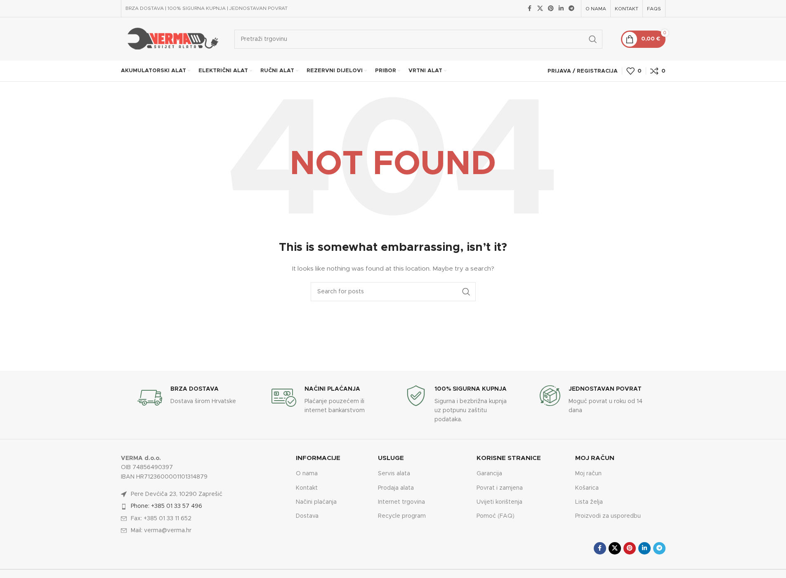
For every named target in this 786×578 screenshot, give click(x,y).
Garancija (489, 474)
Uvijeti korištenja (499, 502)
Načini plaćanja (316, 502)
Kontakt (307, 488)
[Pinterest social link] (550, 8)
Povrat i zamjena (500, 488)
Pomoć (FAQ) (496, 516)
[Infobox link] (191, 397)
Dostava (307, 516)
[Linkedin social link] (561, 8)
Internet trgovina (401, 502)
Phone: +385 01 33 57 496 (166, 506)
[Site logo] (171, 39)
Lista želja (589, 502)
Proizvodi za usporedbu (608, 516)
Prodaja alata (396, 488)
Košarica (587, 488)
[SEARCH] (592, 39)
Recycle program (402, 516)
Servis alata (394, 474)
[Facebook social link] (530, 8)
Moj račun (588, 474)
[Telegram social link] (571, 8)
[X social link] (540, 8)
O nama (307, 474)
